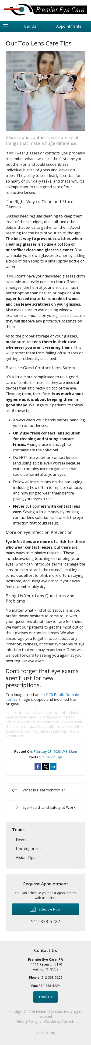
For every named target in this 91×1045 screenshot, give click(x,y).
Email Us (45, 997)
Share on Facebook (38, 766)
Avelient (67, 1021)
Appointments (68, 26)
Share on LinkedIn (53, 766)
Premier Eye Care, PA (52, 1011)
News (21, 839)
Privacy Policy (27, 1021)
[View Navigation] (7, 26)
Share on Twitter (45, 766)
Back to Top (45, 1032)
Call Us (30, 26)
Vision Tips (54, 757)
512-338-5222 (51, 977)
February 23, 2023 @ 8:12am (55, 751)
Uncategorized (29, 848)
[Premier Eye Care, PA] (45, 9)
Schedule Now (49, 909)
